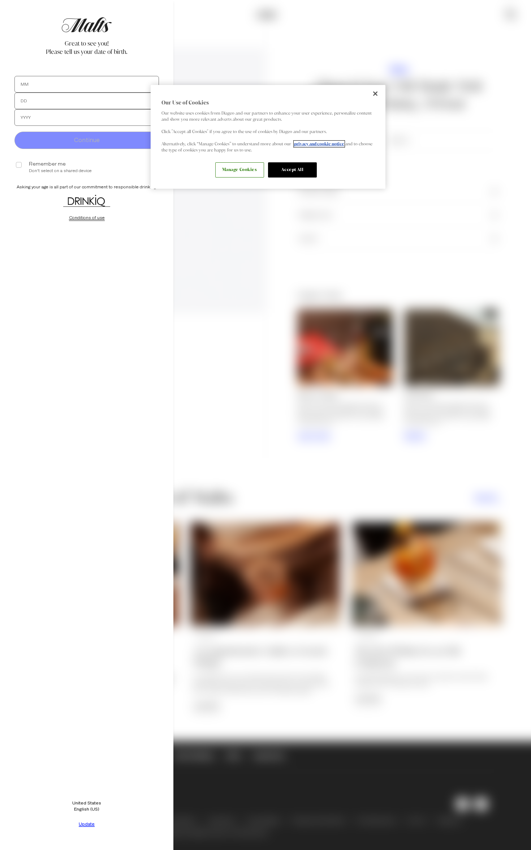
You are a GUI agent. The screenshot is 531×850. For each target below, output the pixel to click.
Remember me (47, 164)
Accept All (292, 169)
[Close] (375, 94)
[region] (268, 137)
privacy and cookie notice (319, 144)
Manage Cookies (239, 169)
